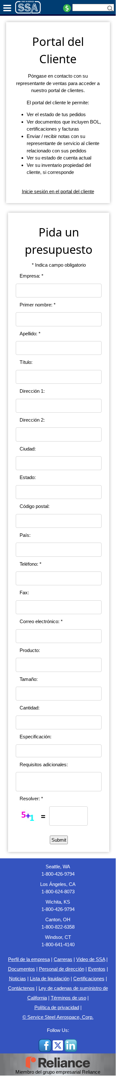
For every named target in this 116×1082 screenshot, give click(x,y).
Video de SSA (90, 959)
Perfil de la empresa (29, 959)
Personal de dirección (61, 969)
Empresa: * (31, 276)
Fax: (24, 592)
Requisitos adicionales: (44, 764)
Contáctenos (21, 988)
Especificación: (35, 736)
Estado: (28, 477)
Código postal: (34, 506)
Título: (26, 362)
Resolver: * (31, 798)
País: (25, 535)
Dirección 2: (32, 420)
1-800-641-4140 (58, 944)
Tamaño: (29, 679)
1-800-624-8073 (58, 891)
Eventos (96, 969)
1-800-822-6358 (58, 927)
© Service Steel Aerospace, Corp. (58, 1017)
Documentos (21, 969)
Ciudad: (28, 448)
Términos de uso (68, 997)
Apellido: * (30, 333)
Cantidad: (30, 707)
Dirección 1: (32, 391)
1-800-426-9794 (58, 874)
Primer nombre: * (38, 304)
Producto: (30, 650)
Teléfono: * (30, 564)
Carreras (63, 959)
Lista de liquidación (49, 978)
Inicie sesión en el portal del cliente (58, 191)
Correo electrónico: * (41, 621)
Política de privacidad (56, 1007)
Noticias (17, 978)
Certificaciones (88, 978)
